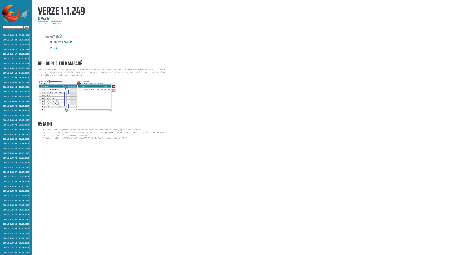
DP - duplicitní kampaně (61, 42)
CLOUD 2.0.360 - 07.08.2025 (16, 191)
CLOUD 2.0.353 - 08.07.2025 (16, 205)
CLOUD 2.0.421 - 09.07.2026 (16, 44)
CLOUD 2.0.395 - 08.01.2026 (16, 115)
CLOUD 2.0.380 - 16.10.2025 (16, 153)
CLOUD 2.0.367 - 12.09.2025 (16, 172)
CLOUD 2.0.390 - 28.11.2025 (16, 129)
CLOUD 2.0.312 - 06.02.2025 (16, 243)
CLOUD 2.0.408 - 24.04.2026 (16, 77)
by (12, 30)
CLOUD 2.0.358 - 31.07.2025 (16, 195)
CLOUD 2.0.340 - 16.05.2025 (16, 214)
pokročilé (26, 30)
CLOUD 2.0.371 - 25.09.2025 (16, 167)
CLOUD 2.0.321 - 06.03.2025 (16, 233)
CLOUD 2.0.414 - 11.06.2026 (16, 63)
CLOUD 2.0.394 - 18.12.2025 (16, 120)
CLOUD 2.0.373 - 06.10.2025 (16, 162)
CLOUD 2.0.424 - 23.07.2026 (16, 35)
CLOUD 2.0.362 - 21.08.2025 (16, 186)
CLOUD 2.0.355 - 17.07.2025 (16, 200)
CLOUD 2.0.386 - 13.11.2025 (16, 139)
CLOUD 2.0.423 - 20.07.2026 (16, 40)
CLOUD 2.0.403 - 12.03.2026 (16, 87)
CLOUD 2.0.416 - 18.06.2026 (16, 58)
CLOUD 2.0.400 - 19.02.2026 (16, 101)
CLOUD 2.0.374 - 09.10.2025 (16, 158)
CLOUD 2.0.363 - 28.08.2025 (16, 181)
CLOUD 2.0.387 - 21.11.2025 (16, 134)
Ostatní (53, 48)
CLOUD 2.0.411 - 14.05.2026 (16, 73)
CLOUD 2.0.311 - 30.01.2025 (16, 247)
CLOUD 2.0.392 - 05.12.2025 (16, 125)
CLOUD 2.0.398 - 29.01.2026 (16, 106)
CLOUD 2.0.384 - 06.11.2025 (16, 143)
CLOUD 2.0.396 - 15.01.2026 (16, 110)
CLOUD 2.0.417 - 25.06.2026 (16, 54)
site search (6, 30)
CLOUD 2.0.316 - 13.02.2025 (16, 238)
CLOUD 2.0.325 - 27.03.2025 (16, 224)
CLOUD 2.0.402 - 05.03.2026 (16, 92)
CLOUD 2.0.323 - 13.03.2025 (16, 228)
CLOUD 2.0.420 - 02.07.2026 (16, 49)
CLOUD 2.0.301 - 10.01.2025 (16, 252)
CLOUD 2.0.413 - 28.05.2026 (16, 68)
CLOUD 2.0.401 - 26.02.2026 (16, 96)
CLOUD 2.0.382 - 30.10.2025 (16, 148)
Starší (44, 24)
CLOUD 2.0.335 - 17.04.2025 (16, 219)
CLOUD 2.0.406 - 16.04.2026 (16, 82)
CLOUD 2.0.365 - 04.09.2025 (16, 177)
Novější (57, 24)
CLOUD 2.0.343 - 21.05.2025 (16, 210)
